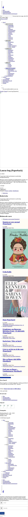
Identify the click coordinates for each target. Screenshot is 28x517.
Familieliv (10, 441)
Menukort (7, 472)
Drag (9, 425)
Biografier (10, 447)
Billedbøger (10, 445)
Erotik (9, 439)
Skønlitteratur (16, 190)
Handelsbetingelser (7, 398)
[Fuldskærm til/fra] (1, 515)
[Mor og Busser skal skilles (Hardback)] (11, 356)
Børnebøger (10, 448)
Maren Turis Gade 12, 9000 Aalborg (12, 388)
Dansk (5, 91)
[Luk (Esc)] (4, 515)
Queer (9, 432)
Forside (1, 91)
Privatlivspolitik (6, 397)
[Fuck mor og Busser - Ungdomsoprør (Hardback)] (14, 366)
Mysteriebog (11, 438)
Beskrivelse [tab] (5, 193)
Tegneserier (10, 455)
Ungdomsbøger (11, 456)
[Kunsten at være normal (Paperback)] (11, 219)
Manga (9, 452)
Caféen (4, 471)
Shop (4, 420)
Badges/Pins (10, 469)
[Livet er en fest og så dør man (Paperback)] (12, 346)
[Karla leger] (9, 338)
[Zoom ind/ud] (0, 515)
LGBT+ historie (11, 443)
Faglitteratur (10, 450)
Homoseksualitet (11, 427)
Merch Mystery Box (12, 465)
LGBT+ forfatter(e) (12, 442)
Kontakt (4, 477)
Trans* (9, 433)
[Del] (3, 515)
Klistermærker (11, 467)
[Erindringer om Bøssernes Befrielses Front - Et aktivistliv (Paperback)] (15, 326)
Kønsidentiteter (11, 428)
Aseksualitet (10, 422)
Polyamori (10, 431)
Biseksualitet (11, 423)
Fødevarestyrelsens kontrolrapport (10, 400)
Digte (9, 449)
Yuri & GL (10, 436)
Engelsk (10, 460)
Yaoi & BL (10, 434)
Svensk (9, 461)
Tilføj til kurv (3, 189)
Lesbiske (10, 190)
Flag (9, 466)
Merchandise (8, 463)
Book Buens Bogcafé (7, 475)
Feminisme (10, 426)
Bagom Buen (5, 476)
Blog (4, 396)
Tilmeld (2, 513)
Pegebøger (10, 453)
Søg (6, 17)
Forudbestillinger (9, 470)
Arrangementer (6, 474)
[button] (0, 494)
